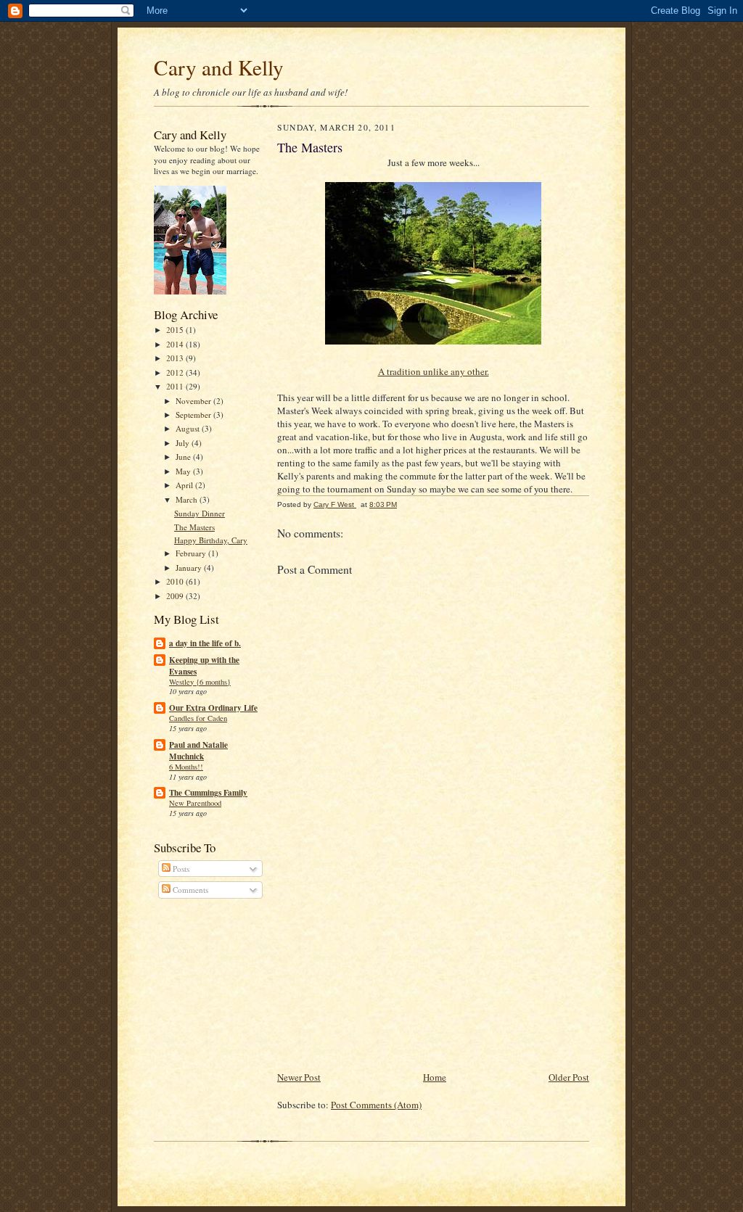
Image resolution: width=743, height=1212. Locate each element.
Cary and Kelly (219, 67)
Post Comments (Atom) (376, 1104)
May (184, 471)
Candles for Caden (198, 718)
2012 (176, 372)
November (194, 400)
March (188, 499)
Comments (189, 889)
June (184, 456)
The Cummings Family (208, 793)
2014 (176, 344)
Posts (180, 868)
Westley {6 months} (200, 682)
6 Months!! (186, 767)
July (184, 442)
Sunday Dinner (199, 513)
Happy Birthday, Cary (210, 540)
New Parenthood (195, 803)
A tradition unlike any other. (433, 371)
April (185, 484)
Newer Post (299, 1077)
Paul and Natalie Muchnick (198, 750)
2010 (176, 581)
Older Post (569, 1077)
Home (434, 1077)
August (189, 428)
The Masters (194, 527)
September (194, 414)
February (192, 553)
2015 (176, 329)
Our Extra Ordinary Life (213, 708)
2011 (176, 386)
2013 (176, 358)
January (190, 567)
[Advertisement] (386, 967)
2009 (176, 595)
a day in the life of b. (205, 643)
